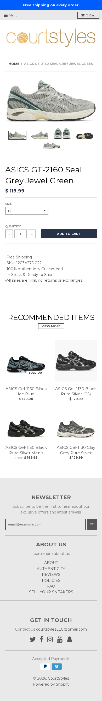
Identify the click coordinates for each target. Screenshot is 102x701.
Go (92, 524)
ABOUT (51, 562)
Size (8, 204)
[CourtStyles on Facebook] (41, 639)
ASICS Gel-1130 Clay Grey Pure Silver (76, 450)
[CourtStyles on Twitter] (33, 639)
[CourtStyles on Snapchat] (69, 639)
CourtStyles (58, 678)
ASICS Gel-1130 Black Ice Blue (26, 391)
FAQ (51, 586)
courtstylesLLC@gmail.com (61, 629)
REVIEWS (51, 574)
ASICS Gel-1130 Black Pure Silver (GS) (76, 391)
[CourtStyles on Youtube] (60, 639)
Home (14, 64)
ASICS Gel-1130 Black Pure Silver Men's (26, 450)
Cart (91, 15)
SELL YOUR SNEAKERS (51, 592)
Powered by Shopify (51, 684)
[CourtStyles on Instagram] (50, 639)
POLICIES (51, 580)
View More (51, 326)
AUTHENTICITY (51, 568)
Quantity (13, 226)
